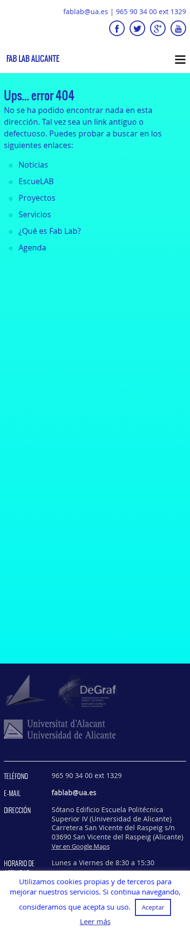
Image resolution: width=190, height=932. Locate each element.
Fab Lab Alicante (32, 59)
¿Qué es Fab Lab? (50, 231)
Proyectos (37, 197)
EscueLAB (36, 181)
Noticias (33, 164)
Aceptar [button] (153, 907)
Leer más (95, 921)
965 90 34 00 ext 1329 (151, 11)
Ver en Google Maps (81, 846)
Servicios (35, 214)
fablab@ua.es (85, 11)
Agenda (32, 247)
